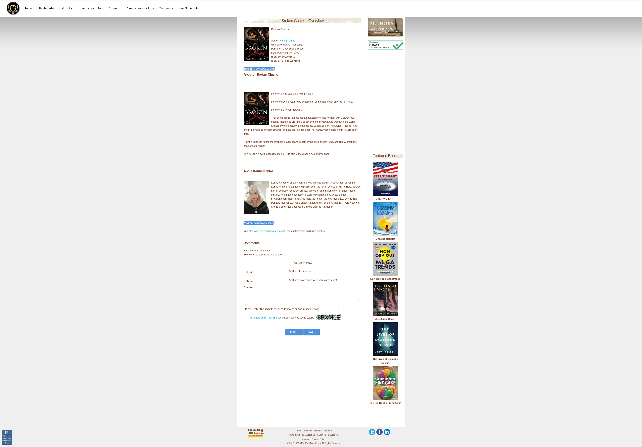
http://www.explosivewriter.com (266, 231)
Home (299, 430)
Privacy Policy (318, 439)
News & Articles (296, 435)
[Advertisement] (385, 102)
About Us (310, 435)
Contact (305, 439)
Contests (328, 430)
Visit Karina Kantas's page (258, 222)
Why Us (308, 430)
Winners (318, 430)
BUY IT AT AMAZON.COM (259, 68)
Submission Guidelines (328, 435)
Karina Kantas (287, 40)
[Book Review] (370, 27)
